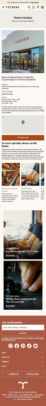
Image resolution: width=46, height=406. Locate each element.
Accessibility (39, 395)
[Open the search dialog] (29, 7)
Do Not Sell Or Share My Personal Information (23, 397)
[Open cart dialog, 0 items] (42, 7)
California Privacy (27, 395)
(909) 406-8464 (7, 94)
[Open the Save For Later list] (33, 7)
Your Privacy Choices (24, 399)
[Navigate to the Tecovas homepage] (12, 7)
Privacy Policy (13, 395)
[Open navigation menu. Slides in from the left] (3, 7)
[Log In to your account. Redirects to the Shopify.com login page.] (38, 7)
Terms (4, 395)
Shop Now (35, 2)
